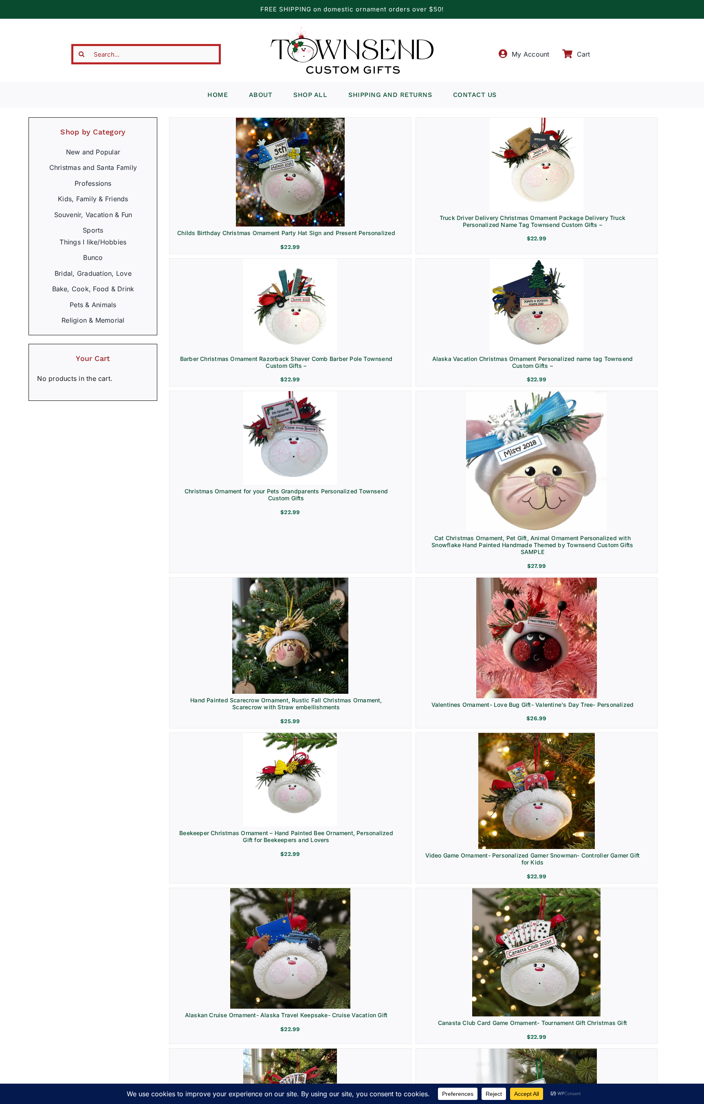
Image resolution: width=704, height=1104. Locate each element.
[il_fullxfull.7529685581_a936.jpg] (290, 736)
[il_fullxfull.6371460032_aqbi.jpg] (290, 394)
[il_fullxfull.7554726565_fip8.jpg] (536, 736)
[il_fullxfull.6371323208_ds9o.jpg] (536, 121)
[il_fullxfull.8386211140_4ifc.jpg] (290, 581)
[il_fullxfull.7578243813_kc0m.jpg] (536, 1052)
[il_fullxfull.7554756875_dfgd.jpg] (536, 891)
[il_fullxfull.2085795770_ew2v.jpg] (536, 394)
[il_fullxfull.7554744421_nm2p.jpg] (290, 891)
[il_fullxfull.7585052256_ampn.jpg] (536, 581)
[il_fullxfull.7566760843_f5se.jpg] (290, 1052)
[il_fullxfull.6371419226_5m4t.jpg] (536, 262)
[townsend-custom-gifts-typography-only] (352, 30)
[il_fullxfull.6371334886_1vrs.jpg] (290, 262)
